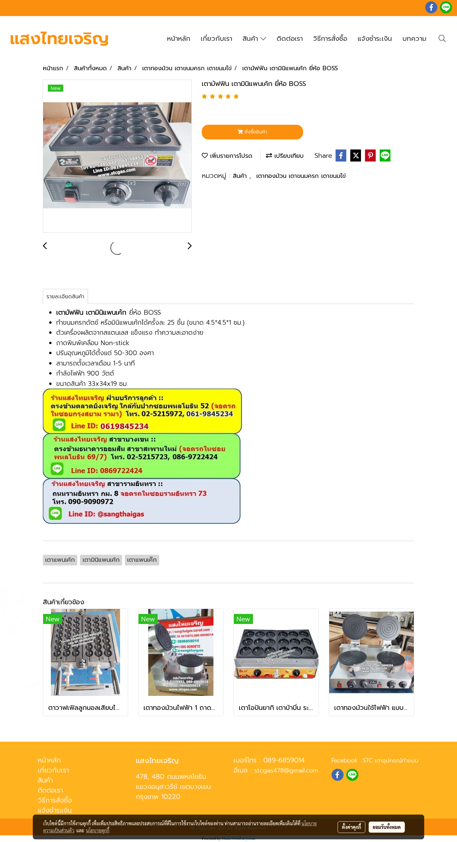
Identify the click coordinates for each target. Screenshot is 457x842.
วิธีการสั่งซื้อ (330, 38)
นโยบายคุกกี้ (97, 830)
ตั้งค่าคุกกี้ (351, 827)
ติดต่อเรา (290, 38)
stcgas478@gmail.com (286, 770)
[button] (442, 38)
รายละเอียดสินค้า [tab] (65, 297)
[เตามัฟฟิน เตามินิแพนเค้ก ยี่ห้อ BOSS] (117, 156)
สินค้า (251, 38)
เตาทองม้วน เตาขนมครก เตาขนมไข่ (301, 176)
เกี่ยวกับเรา (216, 38)
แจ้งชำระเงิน (375, 38)
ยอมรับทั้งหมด (387, 827)
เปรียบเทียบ (288, 156)
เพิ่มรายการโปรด (230, 156)
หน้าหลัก (178, 38)
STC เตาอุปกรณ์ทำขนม (391, 760)
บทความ (414, 38)
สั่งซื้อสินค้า (255, 131)
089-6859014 (284, 760)
